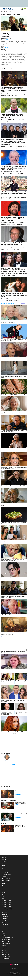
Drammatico (18, 794)
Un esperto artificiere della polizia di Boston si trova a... (21, 803)
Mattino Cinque (5, 954)
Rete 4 (3, 891)
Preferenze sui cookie (23, 969)
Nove (3, 898)
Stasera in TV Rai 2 (6, 902)
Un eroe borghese (5, 789)
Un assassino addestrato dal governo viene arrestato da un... (21, 815)
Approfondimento (6, 930)
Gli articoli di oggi (6, 878)
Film (6, 11)
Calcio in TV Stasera (6, 874)
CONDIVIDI (4, 33)
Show (3, 933)
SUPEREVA (14, 968)
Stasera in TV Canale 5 (7, 908)
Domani (4, 867)
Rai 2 (3, 887)
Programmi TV (5, 912)
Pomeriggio (4, 861)
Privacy (11, 969)
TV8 (3, 896)
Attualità (4, 928)
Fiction (3, 922)
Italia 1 (3, 894)
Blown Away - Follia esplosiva (8, 800)
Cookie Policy (16, 969)
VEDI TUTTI (14, 764)
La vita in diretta (6, 956)
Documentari (5, 931)
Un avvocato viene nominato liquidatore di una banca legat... (21, 792)
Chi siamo (2, 969)
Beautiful (4, 945)
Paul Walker (6, 39)
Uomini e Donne (6, 939)
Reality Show (5, 914)
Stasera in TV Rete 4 (7, 906)
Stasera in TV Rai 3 (6, 904)
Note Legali (7, 969)
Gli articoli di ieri (6, 880)
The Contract (4, 812)
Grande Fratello (5, 941)
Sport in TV (4, 876)
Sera (3, 863)
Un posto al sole (6, 951)
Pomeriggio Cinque (6, 952)
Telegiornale (5, 924)
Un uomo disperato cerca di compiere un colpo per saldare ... (20, 826)
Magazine (3, 11)
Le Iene (3, 949)
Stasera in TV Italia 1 (7, 910)
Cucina (3, 926)
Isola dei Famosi (6, 943)
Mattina (4, 859)
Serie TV (4, 871)
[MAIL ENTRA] (22, 9)
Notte (3, 865)
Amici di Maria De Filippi (7, 937)
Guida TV (4, 857)
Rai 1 (3, 885)
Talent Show (5, 916)
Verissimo (4, 947)
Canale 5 (4, 892)
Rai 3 (3, 889)
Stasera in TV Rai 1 (6, 900)
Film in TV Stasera (6, 872)
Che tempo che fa (6, 958)
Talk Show (4, 918)
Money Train (4, 823)
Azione (10, 11)
